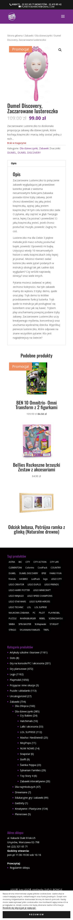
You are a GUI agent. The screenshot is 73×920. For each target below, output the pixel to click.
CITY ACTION (39, 561)
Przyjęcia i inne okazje (22, 685)
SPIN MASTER (24, 624)
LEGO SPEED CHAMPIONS (39, 595)
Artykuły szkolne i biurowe (25, 652)
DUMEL (11, 152)
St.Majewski (40, 624)
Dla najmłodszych (25, 786)
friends (12, 579)
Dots (12, 658)
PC (34, 612)
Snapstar (25, 754)
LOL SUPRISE (41, 607)
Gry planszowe (18, 668)
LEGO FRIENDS (51, 584)
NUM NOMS (27, 748)
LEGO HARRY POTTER (19, 590)
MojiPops (25, 743)
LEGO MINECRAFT (42, 590)
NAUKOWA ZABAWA (19, 612)
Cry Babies (26, 715)
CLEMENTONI (15, 567)
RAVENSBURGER (28, 618)
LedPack (35, 579)
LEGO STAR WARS (17, 601)
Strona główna (15, 35)
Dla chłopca (22, 706)
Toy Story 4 (26, 775)
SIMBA (12, 624)
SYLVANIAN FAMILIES (30, 629)
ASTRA (12, 561)
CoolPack (42, 567)
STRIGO (12, 629)
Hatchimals (26, 721)
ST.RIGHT (54, 624)
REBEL (42, 618)
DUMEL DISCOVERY (29, 152)
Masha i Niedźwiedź (31, 737)
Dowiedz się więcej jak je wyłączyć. (19, 908)
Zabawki (28, 35)
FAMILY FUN (55, 573)
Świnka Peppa (28, 765)
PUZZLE (12, 618)
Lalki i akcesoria (29, 726)
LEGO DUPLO (34, 584)
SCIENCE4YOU (56, 618)
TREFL (46, 629)
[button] (60, 50)
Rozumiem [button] (36, 914)
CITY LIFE (54, 561)
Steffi (23, 759)
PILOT (42, 612)
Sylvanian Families (30, 770)
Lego (13, 674)
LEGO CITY (56, 579)
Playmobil (15, 679)
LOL (29, 607)
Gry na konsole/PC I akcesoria (27, 663)
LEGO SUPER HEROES (39, 601)
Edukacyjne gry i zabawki (29, 797)
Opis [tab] (13, 163)
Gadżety (19, 803)
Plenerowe (21, 814)
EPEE (44, 573)
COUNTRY (56, 567)
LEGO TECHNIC (16, 607)
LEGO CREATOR (16, 584)
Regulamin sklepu (20, 867)
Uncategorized (18, 696)
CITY (28, 561)
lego (45, 579)
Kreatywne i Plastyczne (28, 808)
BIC (20, 561)
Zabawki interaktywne (32, 781)
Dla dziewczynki (43, 35)
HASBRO (23, 579)
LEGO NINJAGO (16, 595)
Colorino (29, 567)
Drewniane (21, 792)
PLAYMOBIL (54, 612)
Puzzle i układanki (20, 690)
